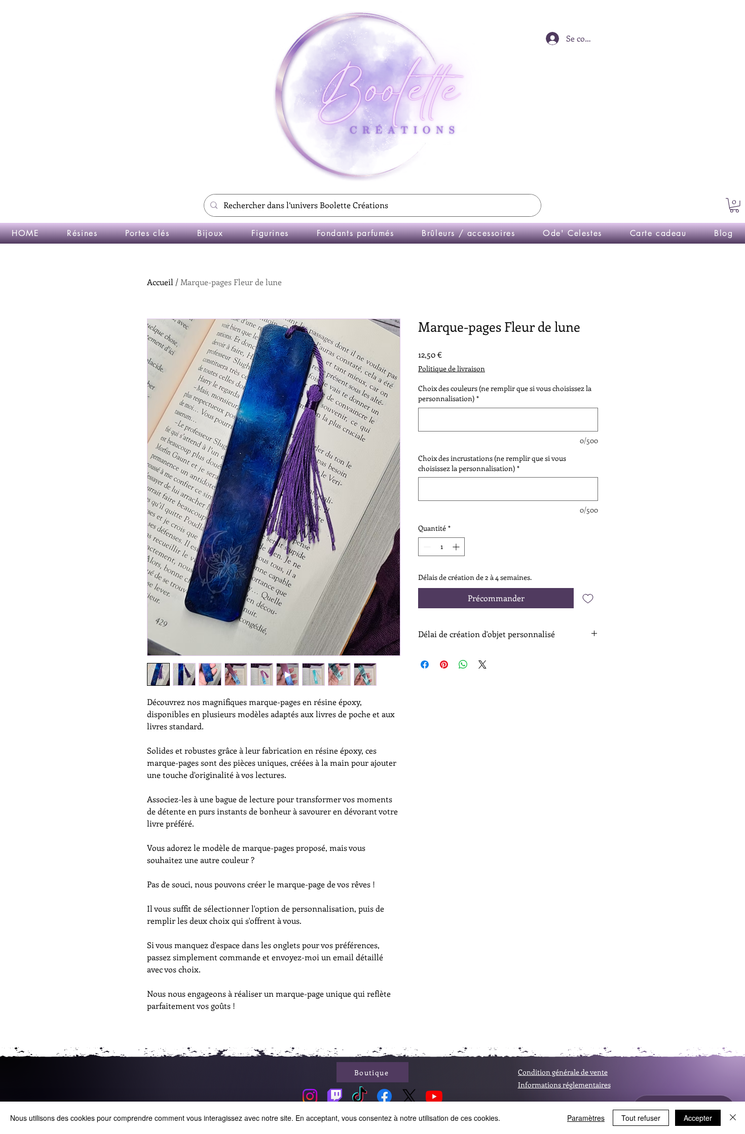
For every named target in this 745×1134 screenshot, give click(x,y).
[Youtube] (434, 1096)
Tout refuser (640, 1118)
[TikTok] (359, 1096)
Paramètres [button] (586, 1118)
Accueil (160, 282)
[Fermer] (733, 1118)
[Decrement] (426, 547)
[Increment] (457, 547)
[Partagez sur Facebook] (425, 664)
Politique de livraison (451, 368)
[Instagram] (310, 1096)
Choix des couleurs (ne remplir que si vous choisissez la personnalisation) (504, 393)
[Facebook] (384, 1096)
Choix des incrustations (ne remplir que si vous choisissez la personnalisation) (492, 463)
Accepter (698, 1118)
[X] (409, 1096)
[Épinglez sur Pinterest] (444, 664)
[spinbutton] (441, 547)
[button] (734, 205)
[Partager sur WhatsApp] (463, 664)
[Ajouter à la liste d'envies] (588, 598)
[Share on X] (482, 664)
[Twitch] (335, 1096)
